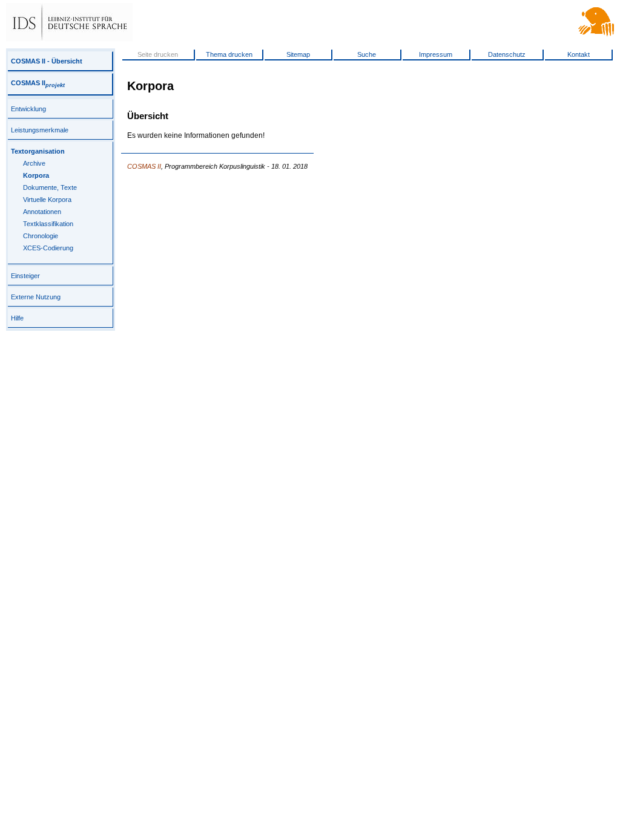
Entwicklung (28, 108)
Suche (366, 54)
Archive (34, 163)
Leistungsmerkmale (39, 130)
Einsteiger (25, 275)
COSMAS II (38, 82)
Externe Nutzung (36, 297)
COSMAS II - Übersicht (46, 61)
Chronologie (40, 235)
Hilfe (17, 318)
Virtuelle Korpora (47, 199)
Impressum (435, 54)
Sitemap (298, 54)
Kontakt (578, 54)
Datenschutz (507, 54)
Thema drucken (229, 54)
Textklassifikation (48, 223)
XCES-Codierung (48, 248)
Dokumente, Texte (50, 187)
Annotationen (42, 211)
